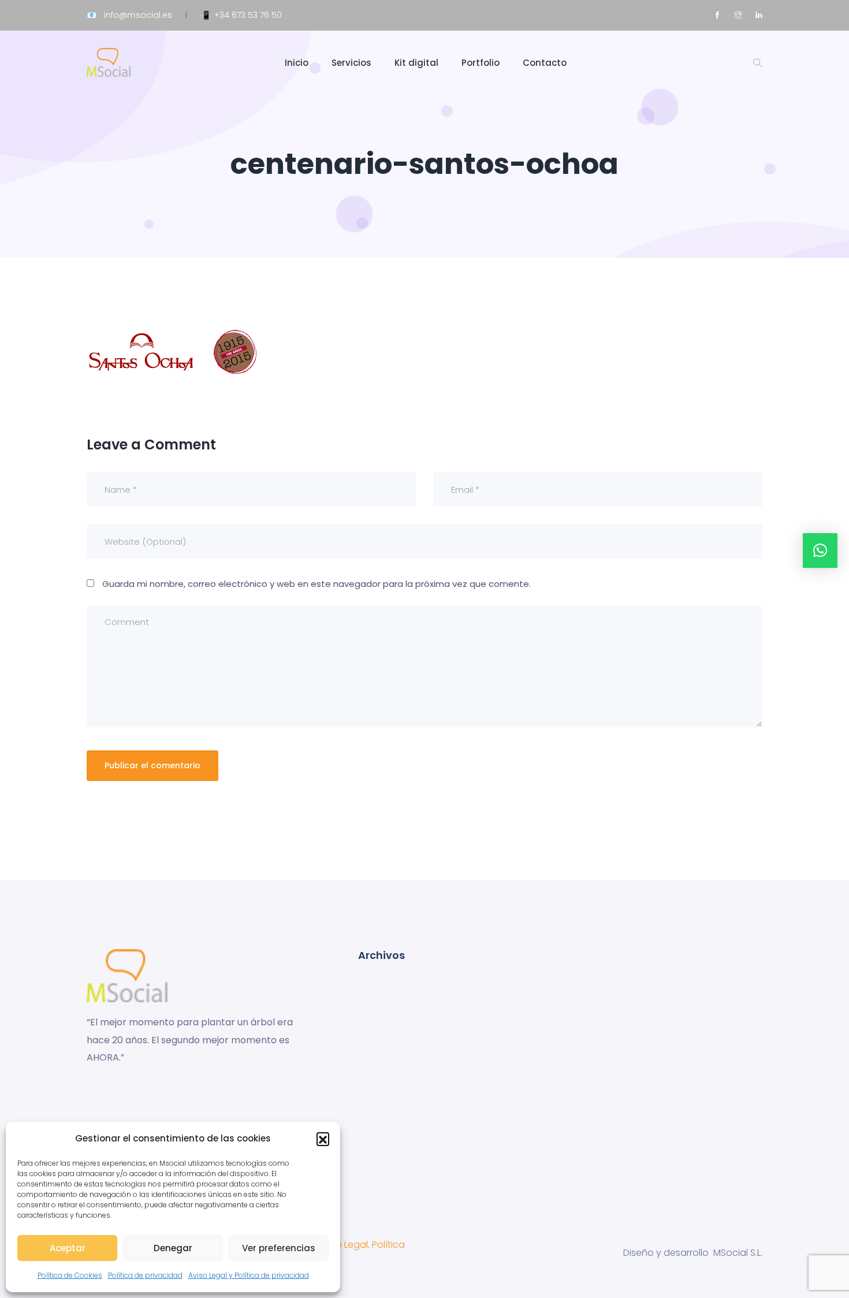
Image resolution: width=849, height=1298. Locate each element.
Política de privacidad (145, 1275)
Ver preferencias (278, 1248)
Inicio (296, 63)
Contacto (545, 63)
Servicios (351, 63)
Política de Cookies (70, 1275)
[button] (323, 1138)
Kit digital (416, 63)
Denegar (173, 1248)
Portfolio (480, 63)
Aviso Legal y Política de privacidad (248, 1275)
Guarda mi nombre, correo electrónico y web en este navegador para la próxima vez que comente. (316, 584)
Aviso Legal (343, 1244)
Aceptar (67, 1248)
